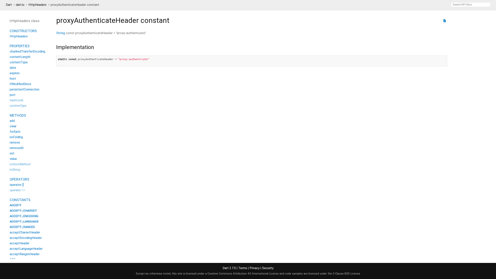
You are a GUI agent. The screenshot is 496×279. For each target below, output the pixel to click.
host (13, 78)
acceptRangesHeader (25, 254)
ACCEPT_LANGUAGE (24, 221)
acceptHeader (19, 243)
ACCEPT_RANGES (22, 227)
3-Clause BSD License (346, 273)
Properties (20, 46)
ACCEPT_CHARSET (23, 211)
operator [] (17, 185)
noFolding (16, 137)
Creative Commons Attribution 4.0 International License (243, 273)
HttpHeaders (37, 5)
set (12, 153)
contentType (19, 62)
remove (15, 142)
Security (268, 268)
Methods (18, 115)
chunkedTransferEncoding (27, 51)
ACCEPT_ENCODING (24, 216)
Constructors (23, 31)
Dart (9, 5)
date (13, 68)
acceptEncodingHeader (26, 238)
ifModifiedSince (20, 84)
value (13, 159)
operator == (17, 190)
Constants (20, 200)
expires (15, 73)
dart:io (20, 5)
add (12, 121)
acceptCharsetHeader (25, 232)
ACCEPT (16, 205)
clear (13, 126)
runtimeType (18, 106)
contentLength (20, 57)
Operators (19, 179)
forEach (15, 131)
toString (15, 169)
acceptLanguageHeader (26, 249)
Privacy (255, 268)
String (60, 33)
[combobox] (470, 5)
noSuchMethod (20, 164)
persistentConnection (24, 89)
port (13, 95)
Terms (242, 268)
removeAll (16, 148)
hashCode (16, 100)
